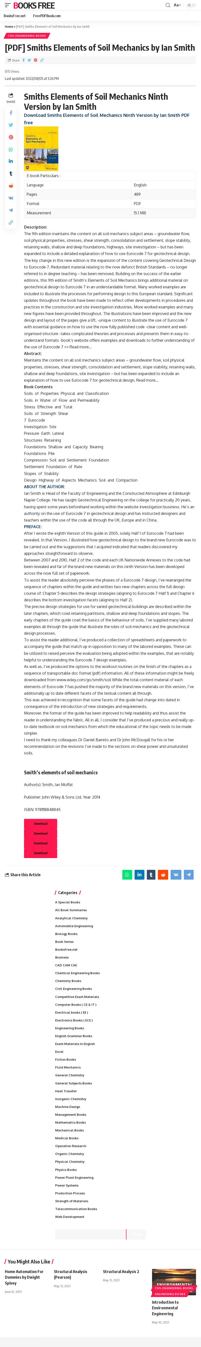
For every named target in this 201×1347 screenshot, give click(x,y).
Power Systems (66, 1185)
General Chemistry (69, 1075)
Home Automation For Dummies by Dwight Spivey (24, 1277)
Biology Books (66, 934)
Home (9, 26)
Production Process (70, 1193)
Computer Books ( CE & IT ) (75, 1005)
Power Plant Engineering (74, 1177)
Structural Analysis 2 (121, 1271)
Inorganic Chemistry (70, 1099)
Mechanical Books (69, 1130)
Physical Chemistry (70, 1162)
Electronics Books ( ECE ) (74, 1020)
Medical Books (66, 1138)
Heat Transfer (66, 1091)
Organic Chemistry (69, 1154)
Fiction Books (65, 1059)
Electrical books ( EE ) (71, 1012)
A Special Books (67, 902)
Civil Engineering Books (27, 35)
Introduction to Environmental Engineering (165, 1308)
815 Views (12, 71)
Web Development (69, 1217)
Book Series (64, 942)
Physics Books (66, 1170)
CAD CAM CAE (66, 965)
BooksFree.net (66, 949)
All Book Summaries (71, 910)
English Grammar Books (73, 1036)
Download (40, 823)
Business (62, 957)
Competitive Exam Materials (77, 997)
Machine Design (67, 1107)
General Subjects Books (73, 1083)
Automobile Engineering (74, 926)
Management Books (70, 1114)
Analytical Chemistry (71, 918)
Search (136, 1234)
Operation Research (70, 1146)
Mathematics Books (70, 1122)
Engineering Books (69, 1028)
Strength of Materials (71, 1201)
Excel (59, 1052)
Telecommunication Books (76, 1209)
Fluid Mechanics (68, 1067)
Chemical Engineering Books (77, 973)
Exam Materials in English (75, 1044)
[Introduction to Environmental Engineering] (174, 1282)
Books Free (33, 5)
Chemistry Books (68, 981)
